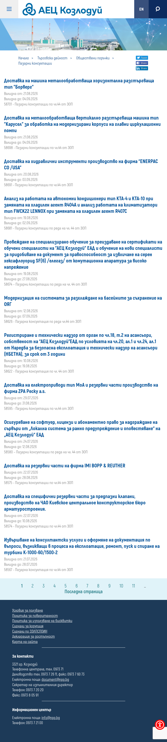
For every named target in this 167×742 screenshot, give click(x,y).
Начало (23, 58)
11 (133, 586)
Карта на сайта (25, 641)
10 (121, 586)
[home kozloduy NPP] (72, 9)
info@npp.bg (51, 717)
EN (141, 9)
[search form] (158, 9)
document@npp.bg (55, 679)
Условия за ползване (27, 610)
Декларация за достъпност (33, 636)
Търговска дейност (52, 58)
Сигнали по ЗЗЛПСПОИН (29, 631)
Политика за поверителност (35, 615)
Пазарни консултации (35, 63)
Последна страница (84, 592)
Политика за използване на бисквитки (42, 620)
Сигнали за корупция (27, 626)
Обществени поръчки (93, 58)
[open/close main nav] (9, 9)
